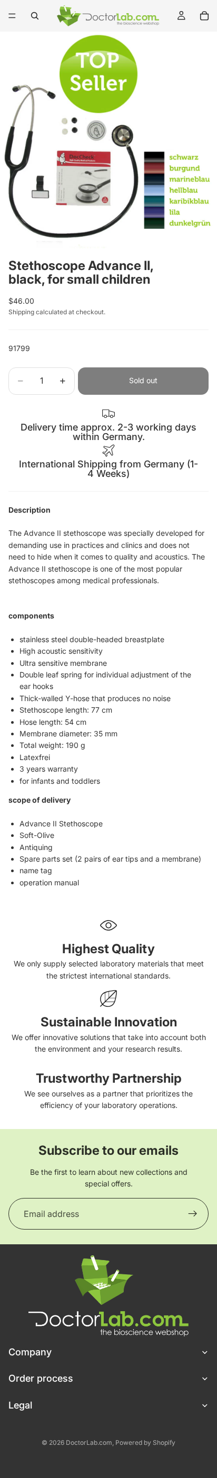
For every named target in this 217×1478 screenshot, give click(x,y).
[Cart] (204, 15)
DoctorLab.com (89, 1442)
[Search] (34, 15)
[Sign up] (193, 1214)
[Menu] (12, 16)
